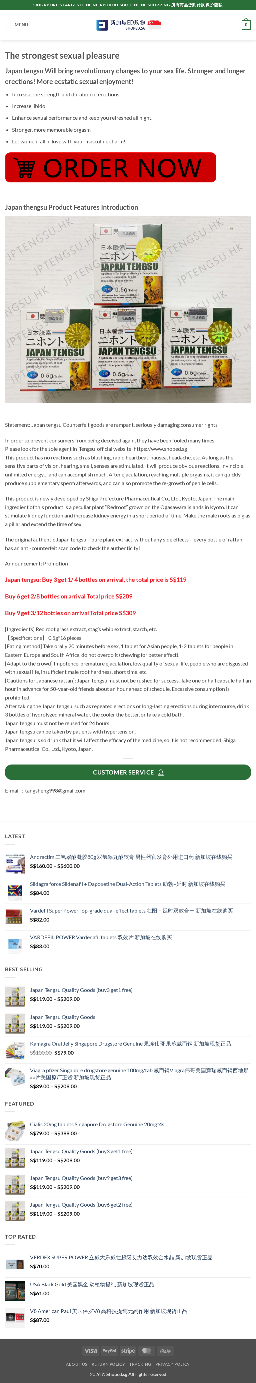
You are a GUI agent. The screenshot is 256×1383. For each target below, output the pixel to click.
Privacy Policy (172, 1364)
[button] (16, 25)
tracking (140, 1364)
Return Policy (108, 1364)
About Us (76, 1364)
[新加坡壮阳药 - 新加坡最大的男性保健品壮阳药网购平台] (128, 25)
